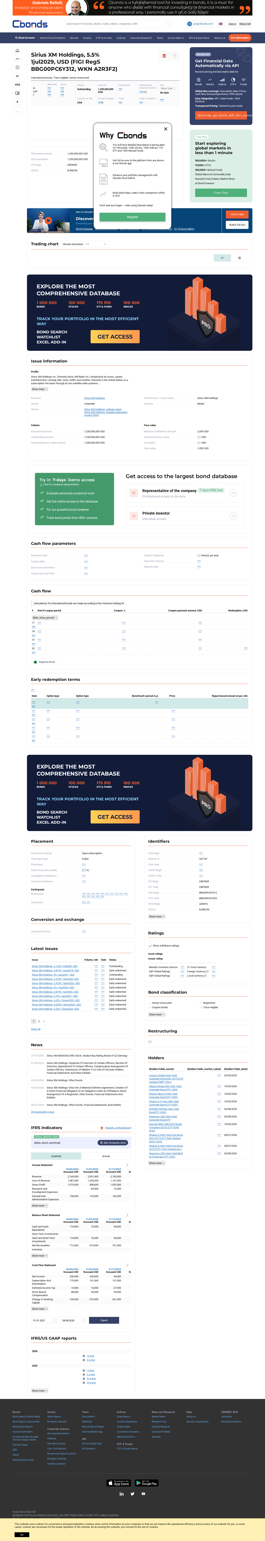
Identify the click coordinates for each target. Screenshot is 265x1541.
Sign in (232, 23)
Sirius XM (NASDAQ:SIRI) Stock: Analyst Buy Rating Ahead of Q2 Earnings (87, 1055)
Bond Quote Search (23, 1426)
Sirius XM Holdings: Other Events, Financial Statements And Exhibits (84, 1104)
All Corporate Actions (58, 1433)
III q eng (91, 1378)
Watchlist (87, 1421)
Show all (35, 1029)
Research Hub (159, 1421)
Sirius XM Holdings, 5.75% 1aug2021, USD (55, 996)
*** (62, 88)
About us (219, 37)
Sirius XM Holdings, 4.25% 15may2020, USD (56, 1000)
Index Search (123, 1416)
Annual (106, 1156)
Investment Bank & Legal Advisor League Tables (25, 1438)
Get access (115, 336)
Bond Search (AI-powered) (26, 1421)
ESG (15, 1449)
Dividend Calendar (57, 1421)
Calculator (226, 1416)
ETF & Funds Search (127, 1448)
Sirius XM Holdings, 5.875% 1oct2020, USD (55, 991)
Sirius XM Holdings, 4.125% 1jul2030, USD (55, 966)
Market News (158, 1416)
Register (132, 217)
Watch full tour (237, 224)
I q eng (90, 1355)
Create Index (123, 1426)
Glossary (156, 1436)
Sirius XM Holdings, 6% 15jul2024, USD (53, 987)
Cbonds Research (161, 1426)
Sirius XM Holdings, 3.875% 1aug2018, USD (55, 970)
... (17, 110)
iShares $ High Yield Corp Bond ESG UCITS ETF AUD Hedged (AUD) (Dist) (166, 1138)
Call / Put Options (56, 1448)
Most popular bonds (23, 1460)
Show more (38, 389)
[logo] (30, 24)
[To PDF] (164, 56)
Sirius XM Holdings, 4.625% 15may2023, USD (56, 1004)
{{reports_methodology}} (118, 1127)
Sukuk (16, 1454)
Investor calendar (56, 1463)
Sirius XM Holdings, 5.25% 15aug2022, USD (55, 1008)
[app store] (119, 1482)
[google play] (146, 1482)
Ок (21, 1534)
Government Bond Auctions (61, 1453)
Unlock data (237, 214)
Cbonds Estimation (23, 1431)
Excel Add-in (176, 37)
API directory (88, 1448)
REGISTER (245, 23)
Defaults (51, 1438)
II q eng (91, 1359)
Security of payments (197, 1421)
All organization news (42, 1111)
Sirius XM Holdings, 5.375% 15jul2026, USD (55, 979)
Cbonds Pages (20, 1444)
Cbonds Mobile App (92, 1431)
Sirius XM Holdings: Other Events (65, 1080)
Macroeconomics (126, 1436)
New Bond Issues (56, 1443)
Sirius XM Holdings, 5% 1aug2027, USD (53, 974)
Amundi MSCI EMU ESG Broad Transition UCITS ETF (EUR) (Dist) (165, 1127)
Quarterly (56, 1156)
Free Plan (221, 193)
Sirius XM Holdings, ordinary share (103, 409)
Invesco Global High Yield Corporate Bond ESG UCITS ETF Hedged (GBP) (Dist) (166, 1078)
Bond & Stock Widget (93, 1426)
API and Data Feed (92, 1443)
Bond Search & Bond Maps (26, 1416)
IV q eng (91, 1382)
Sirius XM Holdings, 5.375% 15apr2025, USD (56, 983)
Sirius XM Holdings (94, 398)
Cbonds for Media (161, 1431)
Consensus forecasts (128, 1431)
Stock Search (54, 1416)
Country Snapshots (127, 1421)
